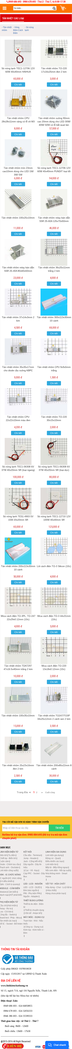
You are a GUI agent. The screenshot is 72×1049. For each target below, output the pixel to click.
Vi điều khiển (7, 881)
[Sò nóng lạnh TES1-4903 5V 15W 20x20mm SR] (18, 501)
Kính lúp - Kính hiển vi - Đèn (34, 931)
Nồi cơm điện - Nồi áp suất (58, 870)
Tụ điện (11, 855)
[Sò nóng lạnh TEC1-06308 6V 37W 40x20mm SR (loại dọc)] (54, 451)
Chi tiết (18, 84)
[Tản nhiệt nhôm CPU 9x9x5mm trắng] (54, 351)
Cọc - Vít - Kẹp (31, 870)
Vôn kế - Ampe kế (33, 913)
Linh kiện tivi (51, 864)
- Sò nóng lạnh (29, 28)
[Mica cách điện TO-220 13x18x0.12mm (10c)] (54, 650)
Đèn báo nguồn (30, 890)
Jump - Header (30, 858)
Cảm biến (12, 892)
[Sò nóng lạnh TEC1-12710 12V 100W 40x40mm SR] (54, 501)
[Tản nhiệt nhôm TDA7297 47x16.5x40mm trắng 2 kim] (18, 650)
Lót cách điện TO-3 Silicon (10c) (54, 566)
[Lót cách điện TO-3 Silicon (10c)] (54, 550)
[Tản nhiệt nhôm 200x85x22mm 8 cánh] (54, 750)
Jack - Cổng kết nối (32, 861)
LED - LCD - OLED (32, 887)
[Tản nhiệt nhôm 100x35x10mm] (18, 700)
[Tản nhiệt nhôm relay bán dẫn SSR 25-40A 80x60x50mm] (18, 252)
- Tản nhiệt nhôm (7, 28)
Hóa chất (51, 890)
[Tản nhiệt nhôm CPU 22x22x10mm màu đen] (18, 401)
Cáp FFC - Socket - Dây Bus (34, 875)
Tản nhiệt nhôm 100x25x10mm (18, 217)
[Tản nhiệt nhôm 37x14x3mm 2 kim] (18, 302)
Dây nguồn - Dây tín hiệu (32, 866)
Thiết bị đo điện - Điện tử (33, 905)
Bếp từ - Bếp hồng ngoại (57, 867)
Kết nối (27, 852)
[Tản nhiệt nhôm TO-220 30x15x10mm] (54, 401)
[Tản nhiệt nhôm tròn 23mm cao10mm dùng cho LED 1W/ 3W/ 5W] (18, 152)
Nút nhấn (12, 905)
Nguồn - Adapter (30, 896)
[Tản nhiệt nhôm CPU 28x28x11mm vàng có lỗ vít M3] (18, 102)
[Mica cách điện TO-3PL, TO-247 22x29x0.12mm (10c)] (18, 600)
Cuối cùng (50, 792)
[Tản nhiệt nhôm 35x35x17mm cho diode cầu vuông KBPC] (18, 351)
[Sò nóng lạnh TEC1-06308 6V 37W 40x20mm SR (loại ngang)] (18, 451)
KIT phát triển (16, 895)
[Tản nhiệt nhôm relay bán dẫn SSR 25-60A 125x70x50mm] (54, 202)
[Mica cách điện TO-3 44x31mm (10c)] (54, 600)
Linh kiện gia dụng (54, 855)
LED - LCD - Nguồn (33, 884)
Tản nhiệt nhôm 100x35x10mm (18, 715)
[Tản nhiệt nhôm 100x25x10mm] (18, 202)
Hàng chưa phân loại (55, 893)
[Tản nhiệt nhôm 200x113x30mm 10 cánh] (18, 550)
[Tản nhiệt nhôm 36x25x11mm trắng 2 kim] (54, 252)
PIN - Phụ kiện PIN (31, 893)
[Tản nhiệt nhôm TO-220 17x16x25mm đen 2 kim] (54, 53)
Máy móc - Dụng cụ (33, 917)
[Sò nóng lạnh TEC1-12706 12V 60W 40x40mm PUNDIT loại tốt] (54, 152)
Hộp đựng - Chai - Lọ (55, 887)
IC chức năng (15, 878)
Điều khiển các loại (54, 861)
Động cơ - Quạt (52, 858)
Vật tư (69, 887)
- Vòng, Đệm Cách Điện (18, 30)
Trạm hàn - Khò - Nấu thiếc (33, 922)
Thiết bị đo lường (33, 900)
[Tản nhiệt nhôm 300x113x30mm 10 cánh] (54, 302)
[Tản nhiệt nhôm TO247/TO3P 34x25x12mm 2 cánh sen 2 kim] (54, 700)
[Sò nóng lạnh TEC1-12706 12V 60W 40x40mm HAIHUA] (18, 53)
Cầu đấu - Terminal (32, 855)
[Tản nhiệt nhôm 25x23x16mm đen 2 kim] (18, 750)
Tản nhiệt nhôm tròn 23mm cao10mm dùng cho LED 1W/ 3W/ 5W (18, 171)
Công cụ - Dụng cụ (33, 927)
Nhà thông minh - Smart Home (56, 875)
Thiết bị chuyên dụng (34, 910)
